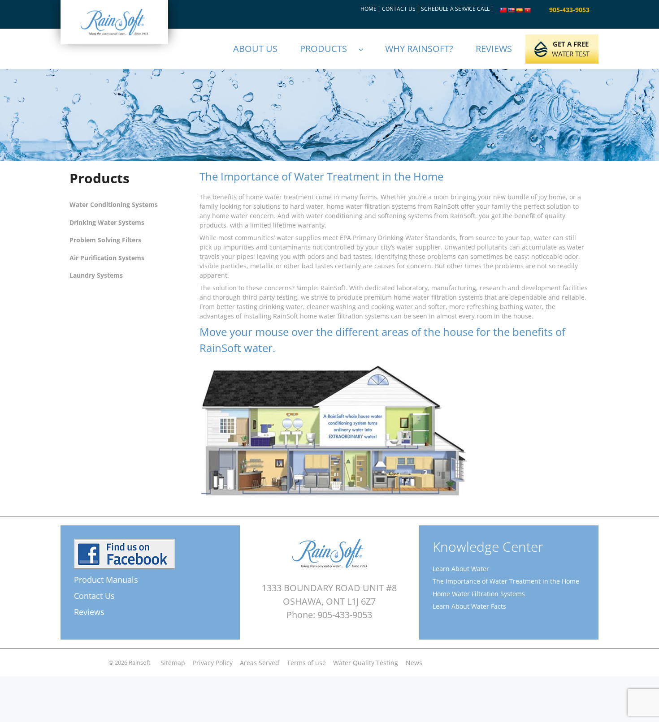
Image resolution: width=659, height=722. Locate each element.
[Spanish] (519, 10)
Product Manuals (106, 579)
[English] (511, 10)
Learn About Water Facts (469, 606)
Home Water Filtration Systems (479, 593)
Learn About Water (461, 568)
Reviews (89, 611)
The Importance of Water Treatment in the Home (506, 581)
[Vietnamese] (527, 10)
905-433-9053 (569, 9)
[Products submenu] (365, 49)
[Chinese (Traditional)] (503, 10)
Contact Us (94, 595)
